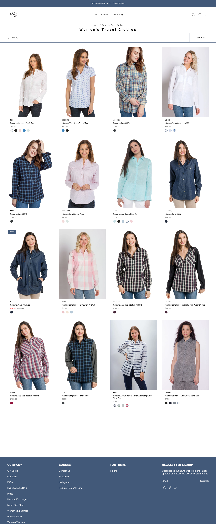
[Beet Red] (11, 403)
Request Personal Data (71, 488)
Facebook (64, 476)
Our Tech (12, 476)
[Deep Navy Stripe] (114, 405)
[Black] (15, 130)
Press (10, 493)
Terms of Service (16, 522)
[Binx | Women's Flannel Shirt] (30, 173)
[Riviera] (24, 130)
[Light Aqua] (114, 221)
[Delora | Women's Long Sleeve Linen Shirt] (185, 82)
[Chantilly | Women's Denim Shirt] (185, 173)
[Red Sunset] (131, 221)
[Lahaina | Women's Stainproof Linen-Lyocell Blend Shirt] (185, 355)
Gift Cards (12, 470)
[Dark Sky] (114, 130)
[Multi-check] (174, 130)
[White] (11, 130)
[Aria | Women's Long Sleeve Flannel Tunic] (82, 355)
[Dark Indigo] (166, 221)
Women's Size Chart (17, 510)
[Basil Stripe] (118, 405)
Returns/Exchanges (17, 499)
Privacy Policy (14, 516)
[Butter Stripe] (123, 405)
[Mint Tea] (28, 130)
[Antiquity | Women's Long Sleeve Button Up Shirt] (133, 264)
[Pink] (63, 312)
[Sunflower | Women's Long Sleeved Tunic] (82, 173)
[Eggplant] (114, 312)
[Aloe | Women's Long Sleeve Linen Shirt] (133, 173)
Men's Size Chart (15, 505)
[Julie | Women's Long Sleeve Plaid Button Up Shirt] (82, 264)
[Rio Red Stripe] (127, 405)
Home (96, 25)
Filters (14, 38)
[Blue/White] (170, 130)
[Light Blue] (123, 221)
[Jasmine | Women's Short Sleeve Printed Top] (82, 82)
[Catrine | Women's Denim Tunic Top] (30, 264)
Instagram (64, 482)
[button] (94, 15)
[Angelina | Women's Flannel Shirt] (133, 82)
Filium (113, 470)
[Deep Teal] (174, 403)
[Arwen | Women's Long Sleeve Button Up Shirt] (30, 355)
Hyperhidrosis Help (17, 488)
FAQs (10, 482)
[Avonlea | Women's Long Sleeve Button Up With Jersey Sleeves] (185, 264)
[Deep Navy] (170, 403)
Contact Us (64, 470)
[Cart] (207, 14)
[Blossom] (20, 130)
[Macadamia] (67, 312)
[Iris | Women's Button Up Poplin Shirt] (30, 82)
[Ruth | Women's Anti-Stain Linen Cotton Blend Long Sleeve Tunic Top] (133, 355)
